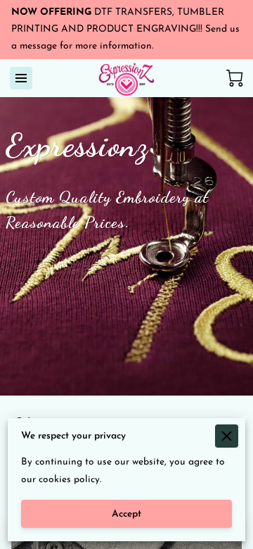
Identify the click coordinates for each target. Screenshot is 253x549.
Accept (126, 514)
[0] (234, 78)
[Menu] (21, 78)
